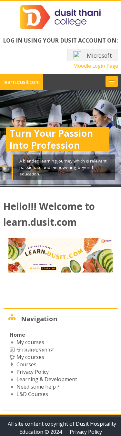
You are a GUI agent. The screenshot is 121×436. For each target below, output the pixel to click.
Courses (26, 364)
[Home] (60, 18)
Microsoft (99, 55)
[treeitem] (60, 364)
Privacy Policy (86, 431)
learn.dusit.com (21, 81)
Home (17, 334)
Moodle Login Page (95, 65)
